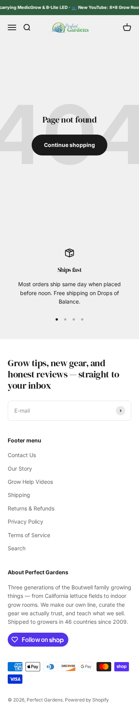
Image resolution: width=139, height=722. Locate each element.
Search (16, 548)
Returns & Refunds (31, 508)
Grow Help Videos (30, 481)
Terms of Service (29, 535)
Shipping (19, 495)
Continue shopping (69, 145)
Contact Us (22, 455)
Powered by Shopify (87, 700)
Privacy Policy (25, 521)
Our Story (20, 468)
